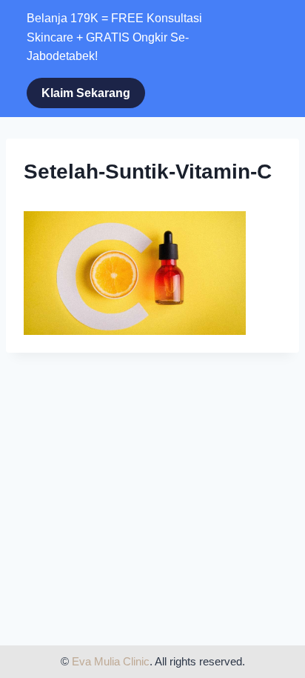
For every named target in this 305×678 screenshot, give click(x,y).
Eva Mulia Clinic (111, 661)
